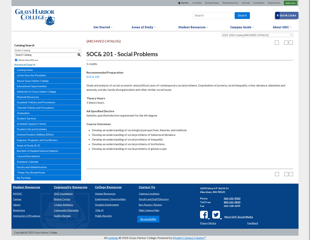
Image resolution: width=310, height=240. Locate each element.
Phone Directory (230, 2)
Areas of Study (142, 27)
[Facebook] (205, 214)
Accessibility (148, 219)
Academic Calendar (27, 161)
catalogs (113, 237)
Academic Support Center (31, 123)
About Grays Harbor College (33, 80)
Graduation (23, 113)
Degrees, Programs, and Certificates (37, 140)
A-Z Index (197, 2)
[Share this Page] (281, 43)
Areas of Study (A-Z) (28, 145)
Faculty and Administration (32, 167)
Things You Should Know (31, 172)
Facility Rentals (62, 215)
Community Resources (70, 187)
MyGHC (185, 2)
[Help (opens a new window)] (291, 43)
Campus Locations (149, 193)
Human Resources (105, 193)
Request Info (274, 2)
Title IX (99, 210)
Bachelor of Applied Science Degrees (37, 150)
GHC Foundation (63, 193)
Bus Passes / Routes (150, 204)
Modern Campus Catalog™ (189, 237)
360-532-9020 (232, 198)
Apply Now (290, 3)
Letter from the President (31, 75)
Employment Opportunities (110, 199)
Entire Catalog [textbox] (22, 50)
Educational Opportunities (32, 86)
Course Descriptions (28, 156)
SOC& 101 (93, 76)
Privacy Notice (208, 223)
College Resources (108, 187)
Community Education (66, 210)
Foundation (258, 2)
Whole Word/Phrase (28, 60)
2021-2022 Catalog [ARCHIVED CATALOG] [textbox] (245, 35)
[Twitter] (217, 214)
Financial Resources (28, 96)
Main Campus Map (149, 210)
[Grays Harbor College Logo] (35, 16)
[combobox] (257, 35)
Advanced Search (24, 64)
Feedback (252, 223)
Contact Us (147, 187)
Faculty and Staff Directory (154, 199)
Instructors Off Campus (26, 215)
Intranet (246, 2)
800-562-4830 (232, 202)
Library (17, 204)
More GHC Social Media (238, 216)
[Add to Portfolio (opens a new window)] (277, 43)
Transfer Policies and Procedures (35, 107)
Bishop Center (212, 2)
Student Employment (107, 204)
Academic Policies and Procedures (36, 102)
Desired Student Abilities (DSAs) (35, 134)
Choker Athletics (63, 204)
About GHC (281, 27)
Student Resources (192, 27)
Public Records (103, 215)
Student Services (26, 118)
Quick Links (288, 15)
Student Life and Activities (32, 129)
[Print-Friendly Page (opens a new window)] (286, 43)
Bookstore (19, 210)
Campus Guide (240, 27)
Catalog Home (25, 69)
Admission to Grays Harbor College (36, 91)
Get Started (101, 27)
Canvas (17, 199)
